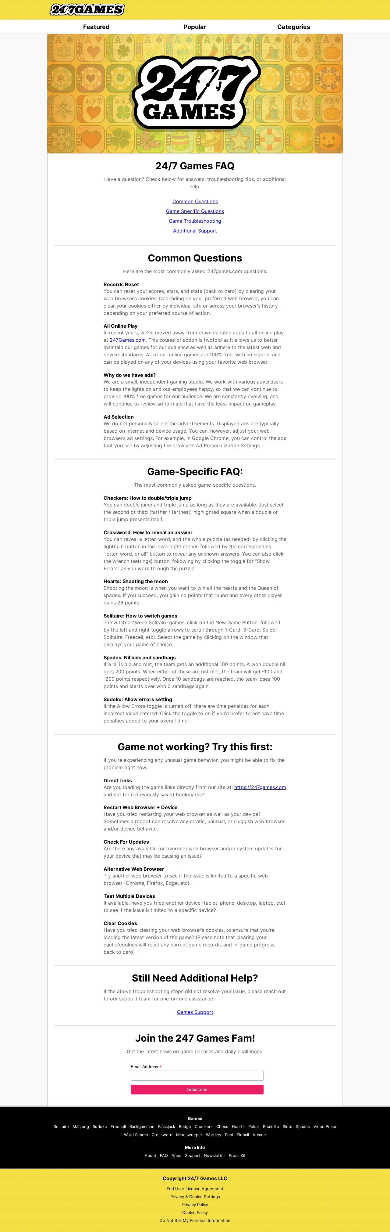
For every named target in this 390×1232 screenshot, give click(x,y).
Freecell (118, 1126)
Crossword (162, 1134)
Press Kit (237, 1155)
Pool (229, 1134)
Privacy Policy (195, 1204)
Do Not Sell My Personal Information (195, 1220)
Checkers (204, 1126)
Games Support (195, 1012)
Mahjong (81, 1126)
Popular (194, 27)
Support (192, 1155)
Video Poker (325, 1126)
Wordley (213, 1134)
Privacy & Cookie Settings (195, 1196)
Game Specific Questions (195, 211)
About (150, 1155)
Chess (222, 1126)
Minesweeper (189, 1134)
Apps (176, 1155)
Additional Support (195, 231)
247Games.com (128, 340)
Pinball (243, 1134)
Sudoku (100, 1126)
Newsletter (214, 1155)
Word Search (136, 1134)
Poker (253, 1126)
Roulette (271, 1126)
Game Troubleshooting (195, 221)
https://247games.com (260, 787)
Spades (303, 1126)
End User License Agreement (195, 1188)
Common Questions (195, 201)
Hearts (238, 1126)
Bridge (185, 1126)
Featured (96, 27)
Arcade (259, 1134)
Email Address (146, 1067)
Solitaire (61, 1126)
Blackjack (166, 1126)
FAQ (164, 1155)
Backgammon (141, 1126)
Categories (293, 27)
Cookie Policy (195, 1212)
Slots (287, 1126)
